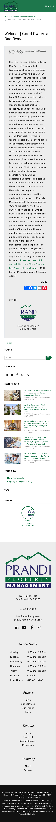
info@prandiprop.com (28, 616)
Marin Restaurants (15, 478)
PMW (49, 795)
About (28, 766)
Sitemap (21, 798)
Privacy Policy (33, 798)
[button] (6, 374)
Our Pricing (28, 708)
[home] (10, 6)
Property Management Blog (19, 481)
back (9, 343)
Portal (27, 700)
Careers (28, 770)
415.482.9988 (28, 609)
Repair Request (28, 741)
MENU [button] (50, 6)
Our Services (28, 704)
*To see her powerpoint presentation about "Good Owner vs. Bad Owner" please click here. (27, 264)
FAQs (28, 712)
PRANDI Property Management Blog (21, 17)
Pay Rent (28, 737)
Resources (28, 745)
